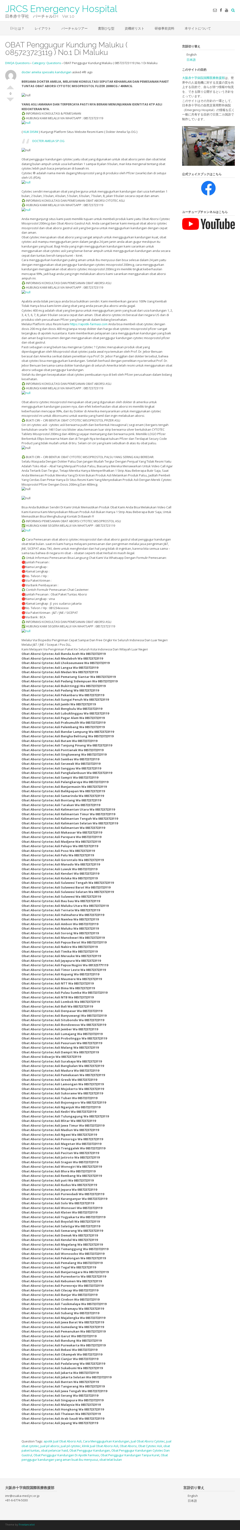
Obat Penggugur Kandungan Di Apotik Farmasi (66, 1455)
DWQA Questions (17, 63)
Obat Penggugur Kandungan (89, 1450)
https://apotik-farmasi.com (89, 324)
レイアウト (43, 28)
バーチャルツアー (74, 28)
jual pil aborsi (49, 1446)
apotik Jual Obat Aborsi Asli (63, 1441)
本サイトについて (198, 28)
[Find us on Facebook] (221, 10)
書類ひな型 (106, 28)
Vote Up (10, 85)
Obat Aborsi (128, 1446)
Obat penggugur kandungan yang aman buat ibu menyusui (95, 1457)
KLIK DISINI (30, 132)
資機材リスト (134, 28)
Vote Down (10, 101)
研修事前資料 (164, 28)
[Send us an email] (215, 10)
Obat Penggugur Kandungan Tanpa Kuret (130, 1455)
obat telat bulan (110, 1459)
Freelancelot (27, 1524)
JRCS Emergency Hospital (61, 8)
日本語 (191, 60)
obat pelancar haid (54, 1450)
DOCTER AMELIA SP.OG (48, 141)
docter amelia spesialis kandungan (46, 72)
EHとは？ (17, 28)
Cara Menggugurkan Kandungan (106, 1441)
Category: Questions (46, 63)
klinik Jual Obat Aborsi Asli (100, 1446)
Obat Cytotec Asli (150, 1446)
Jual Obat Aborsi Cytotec (148, 1441)
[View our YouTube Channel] (226, 10)
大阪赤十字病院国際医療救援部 (203, 78)
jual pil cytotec (71, 1446)
